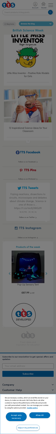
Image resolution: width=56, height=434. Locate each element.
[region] (28, 414)
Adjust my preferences (28, 428)
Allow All (40, 415)
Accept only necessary (16, 416)
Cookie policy (32, 408)
